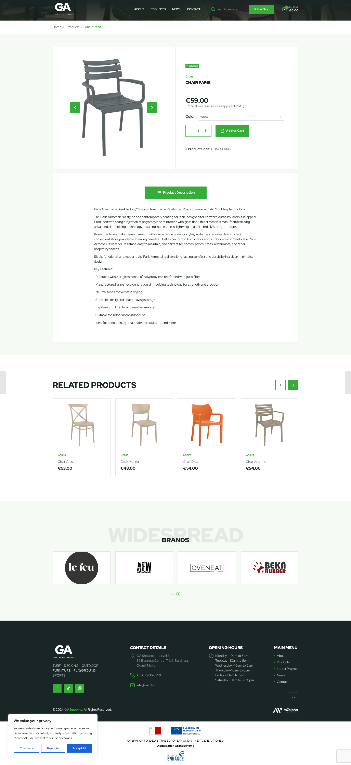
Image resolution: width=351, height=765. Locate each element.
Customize (27, 748)
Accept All (79, 748)
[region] (53, 735)
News (281, 675)
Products (73, 27)
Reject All (53, 748)
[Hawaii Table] (3, 382)
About (281, 656)
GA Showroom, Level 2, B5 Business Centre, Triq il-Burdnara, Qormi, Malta (162, 661)
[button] (75, 107)
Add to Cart (235, 131)
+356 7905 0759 (148, 675)
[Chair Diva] (348, 382)
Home (57, 27)
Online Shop (261, 9)
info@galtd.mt (146, 685)
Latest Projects (287, 669)
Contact (283, 682)
